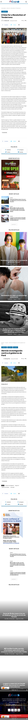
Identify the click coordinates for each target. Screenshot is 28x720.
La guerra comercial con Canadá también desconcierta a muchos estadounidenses (18, 218)
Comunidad (3, 8)
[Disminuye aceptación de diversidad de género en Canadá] (14, 248)
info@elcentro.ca (17, 707)
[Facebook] (5, 150)
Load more (14, 223)
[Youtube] (18, 152)
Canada (11, 205)
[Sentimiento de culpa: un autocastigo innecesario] (14, 283)
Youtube (21, 152)
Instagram (21, 149)
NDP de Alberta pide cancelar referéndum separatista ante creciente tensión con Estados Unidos (17, 209)
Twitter (8, 152)
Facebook (9, 149)
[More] (19, 25)
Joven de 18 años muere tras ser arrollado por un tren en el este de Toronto (18, 200)
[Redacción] (2, 21)
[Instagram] (18, 150)
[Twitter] (6, 152)
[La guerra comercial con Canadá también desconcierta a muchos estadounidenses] (5, 217)
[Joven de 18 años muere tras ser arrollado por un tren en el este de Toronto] (5, 199)
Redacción (7, 20)
